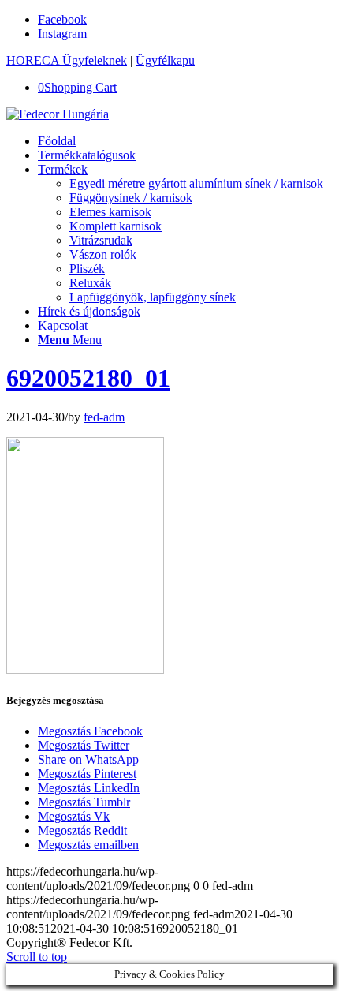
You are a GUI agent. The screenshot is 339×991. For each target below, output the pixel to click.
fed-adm (104, 417)
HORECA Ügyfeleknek (66, 60)
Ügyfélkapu (165, 60)
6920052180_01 (88, 378)
